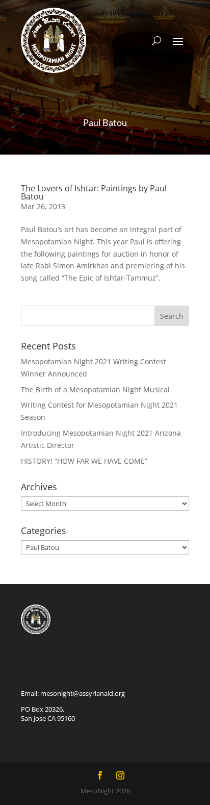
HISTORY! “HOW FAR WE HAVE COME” (84, 461)
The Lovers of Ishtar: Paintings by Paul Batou (94, 192)
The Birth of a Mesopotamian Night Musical (95, 389)
